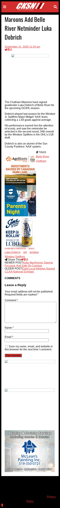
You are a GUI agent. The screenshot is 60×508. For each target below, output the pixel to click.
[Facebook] (8, 49)
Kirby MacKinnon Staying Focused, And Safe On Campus (29, 264)
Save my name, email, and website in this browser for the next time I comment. (29, 348)
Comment (11, 300)
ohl (25, 252)
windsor (34, 252)
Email (9, 336)
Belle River (42, 156)
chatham (41, 161)
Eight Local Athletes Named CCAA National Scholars (30, 270)
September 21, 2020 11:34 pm (22, 46)
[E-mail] (10, 49)
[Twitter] (6, 49)
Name (9, 327)
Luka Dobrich (12, 252)
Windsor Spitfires (15, 256)
